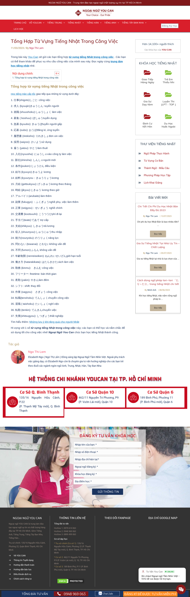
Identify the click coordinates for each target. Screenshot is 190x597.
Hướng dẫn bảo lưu (22, 569)
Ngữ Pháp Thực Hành (156, 153)
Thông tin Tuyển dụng (23, 560)
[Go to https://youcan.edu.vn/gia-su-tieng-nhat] (147, 99)
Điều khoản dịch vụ (22, 574)
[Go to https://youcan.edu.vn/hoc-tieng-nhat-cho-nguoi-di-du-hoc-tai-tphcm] (168, 121)
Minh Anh (152, 290)
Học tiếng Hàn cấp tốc (23, 94)
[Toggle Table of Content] (55, 73)
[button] (43, 23)
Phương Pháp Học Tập (157, 175)
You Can (33, 57)
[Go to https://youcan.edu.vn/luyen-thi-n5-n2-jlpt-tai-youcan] (168, 99)
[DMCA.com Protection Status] (71, 580)
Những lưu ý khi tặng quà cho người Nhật (54, 321)
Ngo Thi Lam (152, 216)
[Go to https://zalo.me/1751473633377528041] (107, 593)
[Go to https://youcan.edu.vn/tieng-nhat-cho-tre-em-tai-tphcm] (168, 77)
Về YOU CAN (20, 555)
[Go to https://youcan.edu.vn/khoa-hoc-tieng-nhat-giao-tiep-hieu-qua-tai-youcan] (147, 77)
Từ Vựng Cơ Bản (153, 160)
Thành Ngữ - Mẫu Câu (156, 168)
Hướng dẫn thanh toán (24, 565)
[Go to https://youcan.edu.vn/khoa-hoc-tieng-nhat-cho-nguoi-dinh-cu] (147, 121)
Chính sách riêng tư (23, 579)
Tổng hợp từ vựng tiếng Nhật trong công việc (37, 77)
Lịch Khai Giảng (153, 182)
